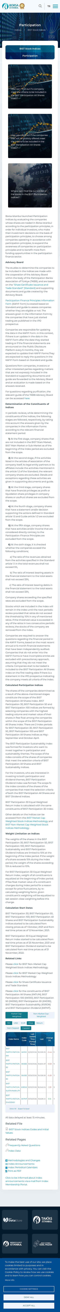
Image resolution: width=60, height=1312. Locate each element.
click (15, 964)
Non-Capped (13, 1028)
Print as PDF (14, 1171)
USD (16, 1023)
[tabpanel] (30, 1065)
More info (9, 1280)
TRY (8, 1023)
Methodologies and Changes (23, 1160)
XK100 (24, 1052)
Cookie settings (29, 1289)
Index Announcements (21, 1164)
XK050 (24, 1064)
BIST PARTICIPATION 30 (13, 1075)
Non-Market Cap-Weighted (41, 1015)
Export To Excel (23, 1109)
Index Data (14, 1150)
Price (30, 1023)
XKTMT (24, 1099)
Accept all (29, 1305)
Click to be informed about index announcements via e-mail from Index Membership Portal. (26, 1181)
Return (39, 1023)
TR (48, 6)
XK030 (24, 1075)
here (27, 398)
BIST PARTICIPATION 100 (13, 1052)
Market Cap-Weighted (16, 1015)
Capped (26, 1028)
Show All (13, 1109)
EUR (23, 1023)
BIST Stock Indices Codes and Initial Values (27, 1131)
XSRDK (24, 1087)
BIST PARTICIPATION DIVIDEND (13, 1098)
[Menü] (55, 6)
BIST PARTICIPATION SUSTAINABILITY (13, 1087)
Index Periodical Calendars (22, 1167)
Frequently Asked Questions (24, 1145)
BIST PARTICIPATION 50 (13, 1063)
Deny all (29, 1297)
